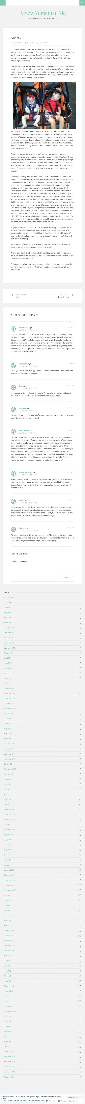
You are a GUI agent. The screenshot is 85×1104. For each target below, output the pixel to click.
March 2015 (8, 799)
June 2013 (8, 905)
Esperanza (23, 328)
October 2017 (9, 643)
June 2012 (8, 966)
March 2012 (8, 981)
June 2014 (8, 845)
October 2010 (9, 1067)
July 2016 (7, 718)
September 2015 (10, 769)
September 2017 (10, 648)
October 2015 (9, 764)
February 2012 (9, 986)
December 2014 (9, 814)
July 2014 (7, 840)
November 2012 (9, 941)
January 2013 (9, 931)
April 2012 (7, 976)
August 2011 (8, 1016)
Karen (21, 528)
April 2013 (7, 915)
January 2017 (9, 688)
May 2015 (7, 789)
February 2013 (9, 925)
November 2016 (9, 698)
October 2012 (9, 946)
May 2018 (7, 612)
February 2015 (9, 804)
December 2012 (9, 935)
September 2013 (10, 890)
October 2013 (9, 885)
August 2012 (8, 956)
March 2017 (8, 678)
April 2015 (7, 794)
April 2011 (7, 1037)
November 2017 (9, 638)
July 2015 (7, 779)
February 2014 (9, 865)
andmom (22, 408)
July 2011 (7, 1021)
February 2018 (9, 628)
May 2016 (7, 729)
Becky (21, 500)
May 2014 (7, 850)
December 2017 (9, 633)
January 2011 (9, 1052)
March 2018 (8, 623)
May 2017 (7, 668)
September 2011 (10, 1011)
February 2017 (9, 683)
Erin (20, 386)
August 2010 (8, 1077)
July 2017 (7, 658)
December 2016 (9, 693)
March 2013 (8, 920)
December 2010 (9, 1057)
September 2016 (10, 708)
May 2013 (7, 910)
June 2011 (8, 1026)
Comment (66, 578)
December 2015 (9, 754)
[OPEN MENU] (3, 3)
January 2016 (9, 749)
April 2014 (7, 855)
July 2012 (7, 961)
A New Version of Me (42, 12)
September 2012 (10, 951)
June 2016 (8, 724)
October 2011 (9, 1006)
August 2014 (8, 835)
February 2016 (9, 744)
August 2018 (8, 597)
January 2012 (9, 991)
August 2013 (8, 895)
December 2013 (9, 875)
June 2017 (8, 663)
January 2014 (9, 870)
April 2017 (7, 673)
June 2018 (8, 608)
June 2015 (8, 784)
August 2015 (8, 774)
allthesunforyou (25, 472)
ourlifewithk (24, 430)
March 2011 (8, 1041)
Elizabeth (30, 43)
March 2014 (8, 860)
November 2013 (9, 880)
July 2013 (7, 900)
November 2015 (9, 759)
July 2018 (7, 602)
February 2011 (9, 1047)
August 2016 (8, 713)
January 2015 (9, 809)
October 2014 (9, 824)
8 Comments (43, 43)
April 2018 (7, 618)
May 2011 (7, 1031)
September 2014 (10, 830)
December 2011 (9, 996)
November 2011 (9, 1001)
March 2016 (8, 739)
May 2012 (7, 971)
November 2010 (9, 1062)
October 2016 (9, 703)
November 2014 (9, 819)
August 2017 (8, 653)
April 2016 (7, 734)
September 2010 (10, 1072)
